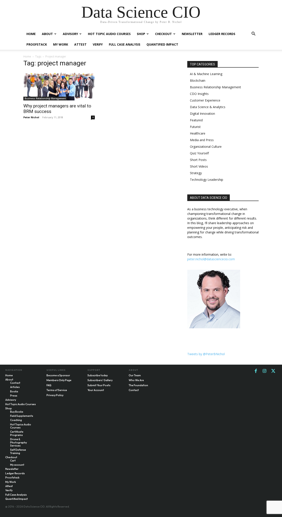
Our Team (135, 375)
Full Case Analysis (124, 44)
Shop (141, 34)
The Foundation (138, 385)
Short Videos (199, 166)
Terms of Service (56, 390)
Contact (134, 390)
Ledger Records (222, 34)
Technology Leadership (206, 179)
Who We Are (136, 380)
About (47, 34)
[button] (253, 34)
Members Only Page (58, 380)
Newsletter (192, 34)
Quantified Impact (162, 44)
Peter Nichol (31, 117)
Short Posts (198, 160)
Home (31, 34)
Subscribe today (97, 375)
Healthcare (197, 133)
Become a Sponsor (58, 375)
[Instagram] (264, 371)
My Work (60, 44)
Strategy (196, 173)
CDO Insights (199, 94)
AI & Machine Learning (206, 74)
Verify (98, 44)
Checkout (163, 34)
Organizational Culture (206, 146)
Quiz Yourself (199, 153)
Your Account (95, 390)
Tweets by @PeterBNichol (206, 354)
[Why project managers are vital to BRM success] (59, 86)
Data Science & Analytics (207, 107)
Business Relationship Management (45, 98)
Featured (196, 120)
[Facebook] (255, 371)
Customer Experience (205, 100)
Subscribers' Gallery (100, 380)
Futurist (195, 127)
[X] (273, 371)
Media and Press (202, 140)
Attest (80, 44)
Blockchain (197, 80)
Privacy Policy (54, 395)
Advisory (70, 34)
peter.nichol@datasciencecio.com (211, 259)
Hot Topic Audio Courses (109, 34)
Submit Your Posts (98, 385)
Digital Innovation (202, 113)
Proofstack (36, 44)
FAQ (48, 385)
